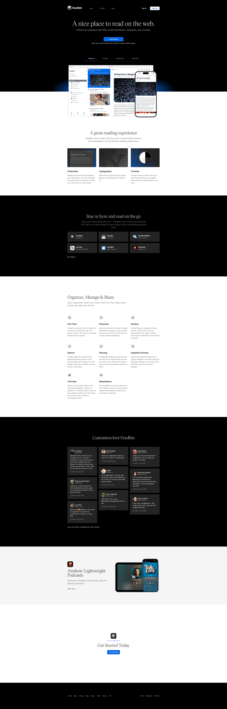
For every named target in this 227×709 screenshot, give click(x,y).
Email (141, 696)
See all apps (72, 257)
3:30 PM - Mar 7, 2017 (107, 485)
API (110, 696)
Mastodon (135, 58)
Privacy (104, 696)
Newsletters (120, 58)
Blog (87, 696)
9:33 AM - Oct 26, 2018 (139, 511)
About (93, 696)
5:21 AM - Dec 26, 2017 (77, 472)
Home (70, 696)
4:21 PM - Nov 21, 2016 (77, 495)
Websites (91, 58)
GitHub (157, 696)
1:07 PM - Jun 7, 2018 (139, 463)
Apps (75, 696)
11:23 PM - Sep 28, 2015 (108, 506)
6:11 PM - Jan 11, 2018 (76, 519)
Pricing (81, 696)
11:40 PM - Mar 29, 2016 (108, 461)
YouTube (105, 58)
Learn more (72, 589)
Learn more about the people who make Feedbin (84, 527)
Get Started (113, 39)
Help (98, 696)
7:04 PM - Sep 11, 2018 (139, 489)
